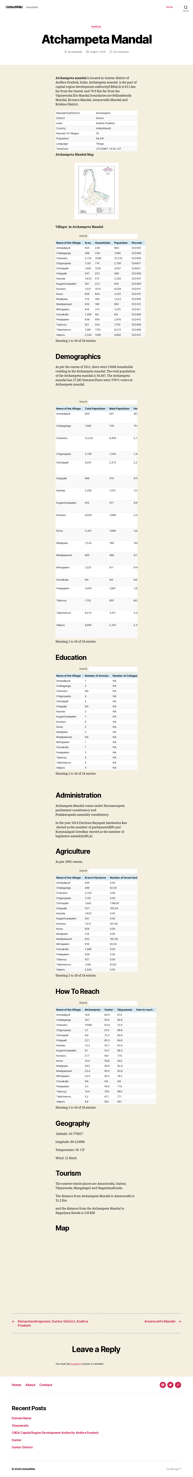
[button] (82, 242)
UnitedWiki (14, 7)
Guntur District (22, 1447)
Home (169, 7)
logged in (76, 1363)
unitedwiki (76, 51)
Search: (83, 236)
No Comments (121, 51)
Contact (45, 1385)
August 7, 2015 (98, 51)
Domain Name (21, 1418)
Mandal (96, 26)
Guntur (16, 1440)
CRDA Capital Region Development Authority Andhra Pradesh (55, 1432)
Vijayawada (20, 1425)
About (30, 1385)
